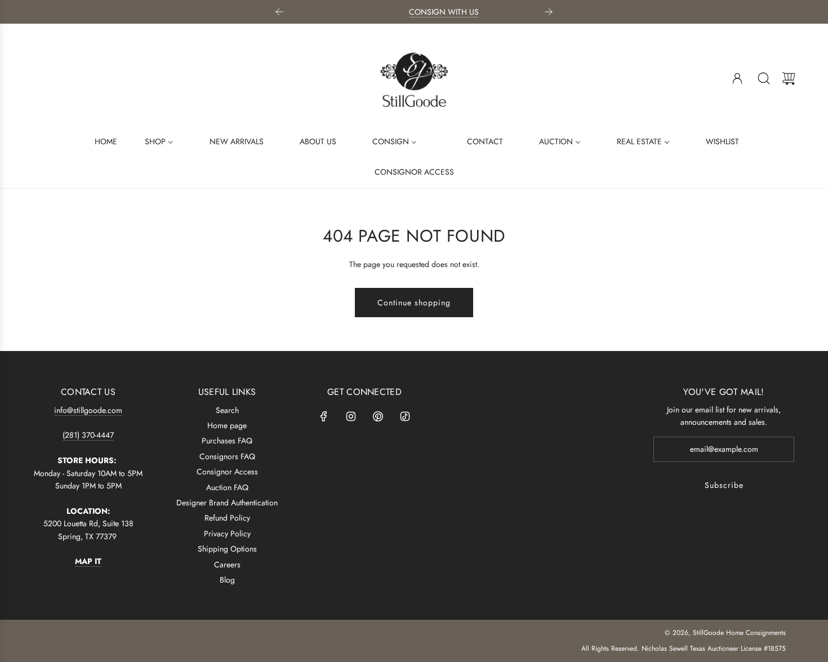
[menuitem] (98, 141)
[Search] (763, 78)
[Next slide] (549, 12)
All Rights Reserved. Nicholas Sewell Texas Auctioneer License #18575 (683, 648)
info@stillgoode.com (88, 410)
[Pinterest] (378, 416)
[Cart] (788, 78)
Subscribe (724, 485)
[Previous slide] (279, 12)
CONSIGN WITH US (414, 11)
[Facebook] (323, 416)
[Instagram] (351, 416)
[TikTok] (405, 416)
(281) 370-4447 (88, 435)
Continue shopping (414, 302)
